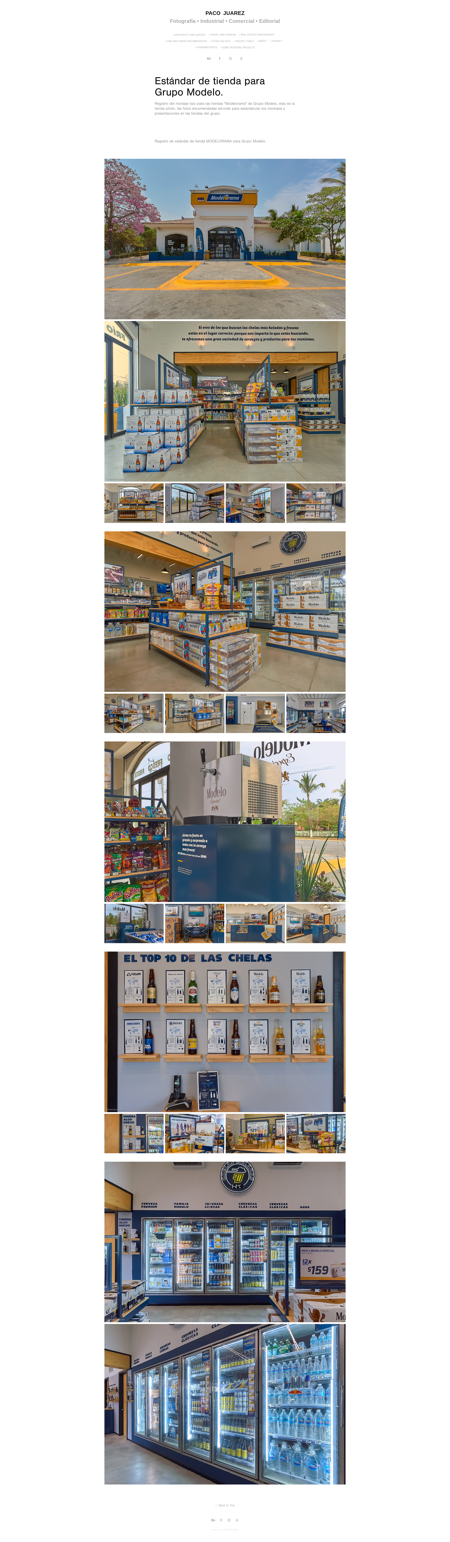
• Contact (276, 41)
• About (262, 41)
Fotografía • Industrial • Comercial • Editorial (225, 21)
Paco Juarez (225, 13)
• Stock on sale (220, 41)
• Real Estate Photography (257, 34)
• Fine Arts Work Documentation (186, 41)
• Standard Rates (206, 47)
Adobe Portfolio (231, 1529)
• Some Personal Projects (237, 47)
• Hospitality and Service (189, 35)
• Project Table (244, 41)
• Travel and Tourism (222, 34)
